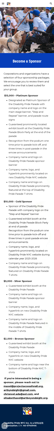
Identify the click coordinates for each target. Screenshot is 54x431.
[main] (27, 61)
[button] (3, 3)
